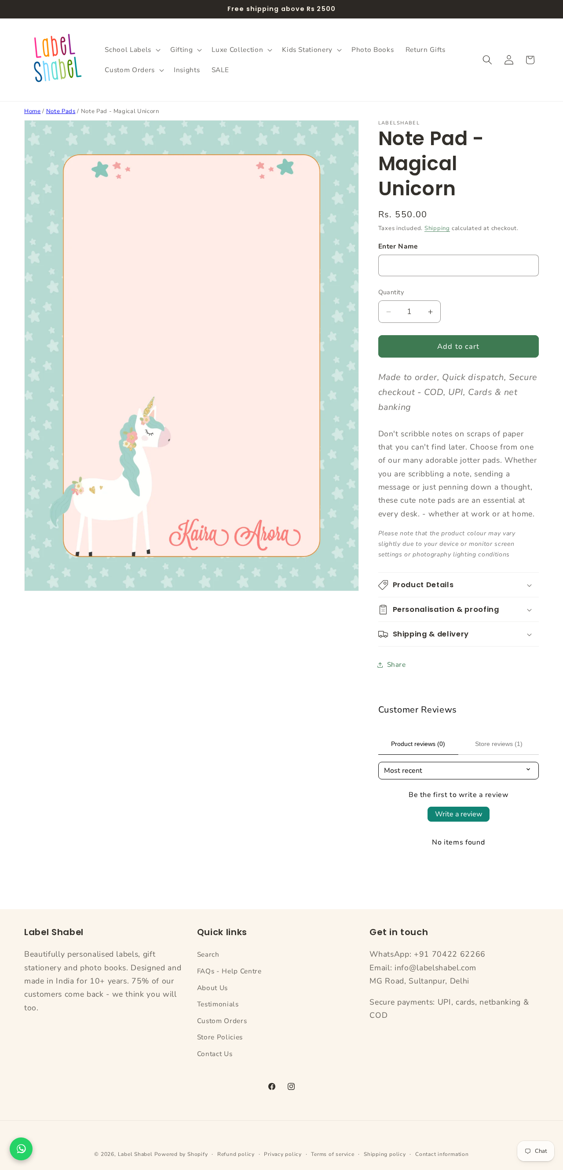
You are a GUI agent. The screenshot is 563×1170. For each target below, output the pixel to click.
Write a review (458, 814)
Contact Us (215, 1053)
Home (32, 111)
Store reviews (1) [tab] (499, 743)
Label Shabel (135, 1154)
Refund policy (236, 1154)
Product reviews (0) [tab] (418, 743)
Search (208, 954)
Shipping (437, 229)
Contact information (442, 1154)
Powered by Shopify (181, 1154)
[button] (131, 50)
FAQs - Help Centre (229, 971)
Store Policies (220, 1037)
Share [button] (396, 664)
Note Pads (61, 111)
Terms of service (332, 1154)
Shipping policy (385, 1154)
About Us (212, 987)
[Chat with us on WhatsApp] (21, 1148)
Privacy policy (283, 1154)
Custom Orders (222, 1020)
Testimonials (218, 1004)
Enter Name (398, 246)
